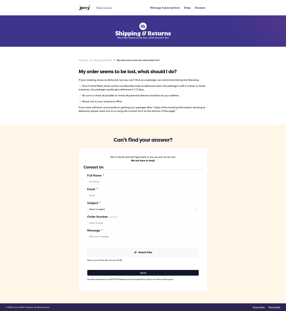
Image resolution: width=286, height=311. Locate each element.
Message (95, 230)
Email (92, 189)
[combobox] (143, 209)
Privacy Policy (259, 307)
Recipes (200, 7)
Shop (187, 7)
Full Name (95, 175)
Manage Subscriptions (165, 7)
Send (143, 272)
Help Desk (83, 60)
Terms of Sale (274, 307)
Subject (94, 203)
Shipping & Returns (102, 60)
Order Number (102, 217)
